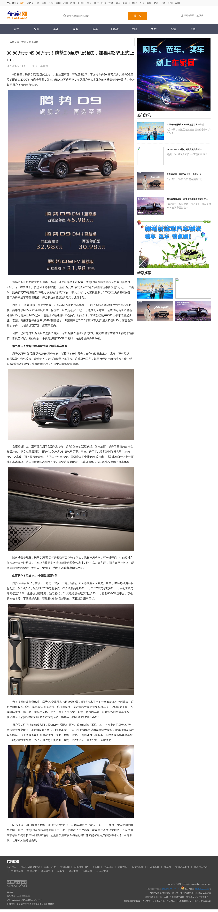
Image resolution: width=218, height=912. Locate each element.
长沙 (142, 3)
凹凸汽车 (11, 867)
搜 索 (137, 15)
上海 (163, 3)
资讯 (36, 29)
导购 (75, 29)
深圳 (177, 3)
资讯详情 (33, 42)
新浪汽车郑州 (138, 867)
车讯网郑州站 (81, 867)
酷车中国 (73, 871)
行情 (173, 29)
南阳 (58, 3)
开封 (37, 3)
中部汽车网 (17, 871)
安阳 (51, 3)
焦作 (44, 3)
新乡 (96, 3)
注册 (201, 15)
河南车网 (155, 867)
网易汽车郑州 (201, 867)
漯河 (73, 3)
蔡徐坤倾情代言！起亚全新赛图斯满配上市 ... (187, 199)
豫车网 (167, 867)
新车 (95, 29)
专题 (193, 29)
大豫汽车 (122, 867)
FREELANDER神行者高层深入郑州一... (185, 149)
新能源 (115, 29)
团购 (134, 29)
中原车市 (32, 871)
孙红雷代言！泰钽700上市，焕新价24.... (185, 174)
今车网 (96, 867)
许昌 (111, 3)
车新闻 (60, 871)
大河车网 (65, 867)
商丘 (89, 3)
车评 (56, 29)
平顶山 (81, 3)
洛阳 (65, 3)
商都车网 (87, 871)
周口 (118, 3)
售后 (154, 29)
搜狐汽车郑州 (182, 867)
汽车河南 (108, 867)
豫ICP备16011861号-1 (171, 889)
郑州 (22, 3)
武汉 (135, 3)
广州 (170, 3)
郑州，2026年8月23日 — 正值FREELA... (188, 154)
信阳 (104, 3)
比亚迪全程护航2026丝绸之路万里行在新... (186, 124)
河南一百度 (50, 867)
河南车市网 (102, 871)
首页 (16, 29)
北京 (156, 3)
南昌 (149, 3)
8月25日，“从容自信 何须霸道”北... (185, 179)
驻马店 (126, 3)
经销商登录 (189, 15)
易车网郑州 (47, 871)
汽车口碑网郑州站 (30, 867)
